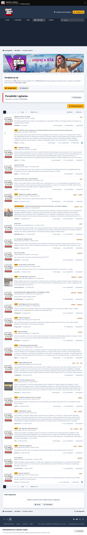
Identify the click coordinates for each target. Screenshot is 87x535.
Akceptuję (80, 531)
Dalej (22, 112)
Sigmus (27, 166)
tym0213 (27, 447)
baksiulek (27, 254)
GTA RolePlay (49, 524)
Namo (26, 132)
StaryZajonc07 (29, 180)
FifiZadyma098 (29, 347)
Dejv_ (26, 381)
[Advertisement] (43, 34)
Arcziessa (27, 266)
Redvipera (27, 333)
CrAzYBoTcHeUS (29, 294)
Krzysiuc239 (28, 319)
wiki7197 (27, 118)
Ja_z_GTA (16, 272)
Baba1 (16, 358)
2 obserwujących (58, 125)
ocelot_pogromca (29, 278)
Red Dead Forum (57, 524)
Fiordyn (27, 240)
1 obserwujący (51, 143)
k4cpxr (16, 143)
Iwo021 (27, 196)
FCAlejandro (28, 306)
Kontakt (18, 524)
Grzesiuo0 (27, 149)
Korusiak (16, 392)
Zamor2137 (17, 423)
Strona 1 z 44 (33, 112)
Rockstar (27, 208)
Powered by (76, 524)
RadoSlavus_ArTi (29, 225)
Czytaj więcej (3, 3)
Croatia (43, 524)
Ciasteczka (25, 524)
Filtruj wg (78, 112)
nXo (26, 430)
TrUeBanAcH (28, 364)
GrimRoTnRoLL (29, 459)
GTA (39, 524)
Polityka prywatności (9, 524)
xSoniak (27, 412)
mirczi (26, 475)
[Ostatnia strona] (26, 112)
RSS (32, 524)
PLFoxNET (17, 125)
